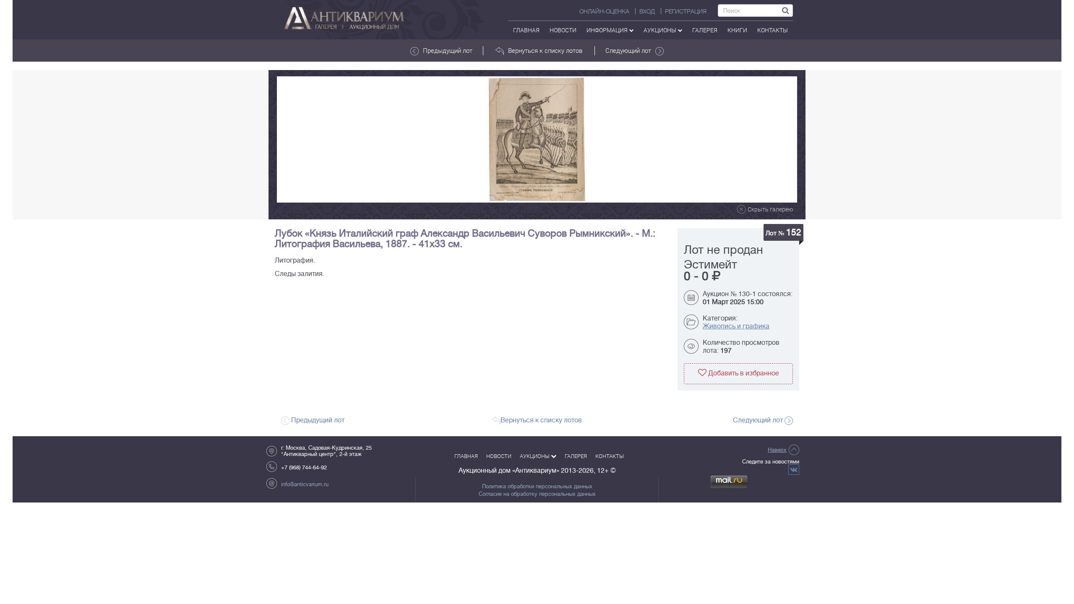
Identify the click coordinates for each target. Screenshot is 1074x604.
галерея (704, 30)
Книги (737, 30)
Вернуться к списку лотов (545, 50)
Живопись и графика (736, 326)
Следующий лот (628, 50)
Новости (563, 30)
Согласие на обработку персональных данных (537, 494)
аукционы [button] (661, 30)
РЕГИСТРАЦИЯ (685, 11)
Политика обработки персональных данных (537, 486)
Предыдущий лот (447, 50)
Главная (526, 30)
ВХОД (647, 11)
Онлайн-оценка (604, 11)
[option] (537, 139)
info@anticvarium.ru (304, 484)
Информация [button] (608, 30)
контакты (772, 30)
